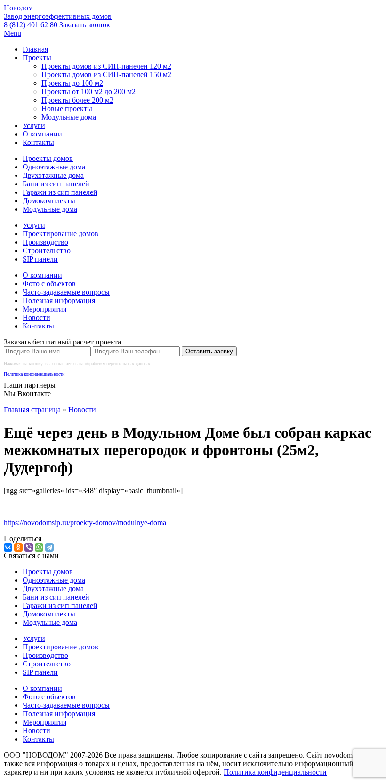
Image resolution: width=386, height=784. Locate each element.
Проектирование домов (60, 234)
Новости (36, 317)
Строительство (47, 251)
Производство (45, 242)
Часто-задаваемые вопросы (66, 292)
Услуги (34, 125)
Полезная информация (59, 300)
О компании (42, 134)
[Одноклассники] (18, 547)
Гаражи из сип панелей (60, 192)
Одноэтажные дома (54, 167)
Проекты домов (48, 158)
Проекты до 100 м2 (72, 83)
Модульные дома (68, 117)
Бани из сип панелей (56, 184)
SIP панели (40, 259)
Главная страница (32, 410)
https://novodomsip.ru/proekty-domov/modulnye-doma (85, 523)
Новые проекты (66, 108)
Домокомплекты (49, 201)
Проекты (37, 58)
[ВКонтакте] (8, 547)
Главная (35, 49)
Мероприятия (44, 309)
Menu (12, 33)
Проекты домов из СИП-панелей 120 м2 (106, 66)
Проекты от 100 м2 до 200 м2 (88, 92)
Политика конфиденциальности (34, 373)
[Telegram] (49, 547)
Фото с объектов (49, 284)
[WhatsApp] (39, 547)
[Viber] (28, 547)
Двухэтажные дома (53, 175)
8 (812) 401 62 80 (30, 25)
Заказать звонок (84, 25)
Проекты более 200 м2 (77, 100)
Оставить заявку (209, 351)
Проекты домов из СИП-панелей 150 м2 (106, 75)
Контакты (38, 142)
